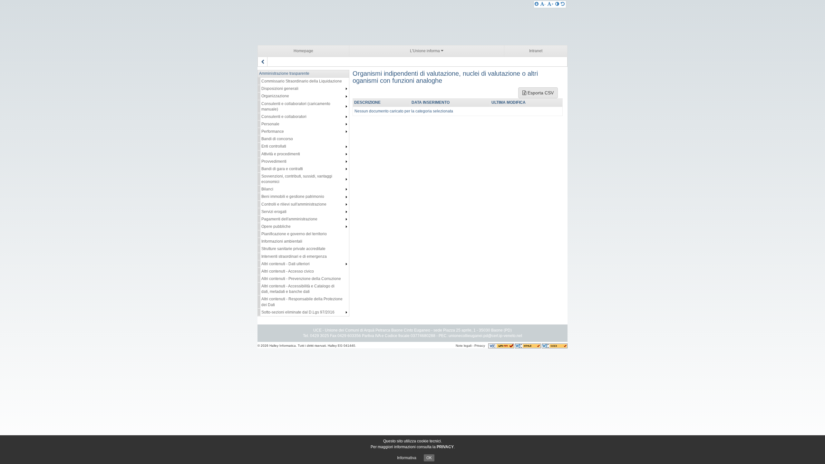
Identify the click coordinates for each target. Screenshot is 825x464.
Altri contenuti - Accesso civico (287, 271)
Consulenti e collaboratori (283, 116)
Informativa (406, 458)
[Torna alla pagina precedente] (262, 62)
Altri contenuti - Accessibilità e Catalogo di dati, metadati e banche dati (298, 289)
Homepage (303, 51)
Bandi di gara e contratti (282, 169)
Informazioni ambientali (281, 241)
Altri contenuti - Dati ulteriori (285, 264)
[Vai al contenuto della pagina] (537, 4)
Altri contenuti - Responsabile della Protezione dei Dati (302, 302)
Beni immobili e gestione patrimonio (292, 196)
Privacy (479, 345)
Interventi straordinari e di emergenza (294, 256)
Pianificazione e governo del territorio (294, 234)
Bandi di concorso (277, 139)
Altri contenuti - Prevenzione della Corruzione (301, 278)
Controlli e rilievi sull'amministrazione (293, 204)
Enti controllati (273, 146)
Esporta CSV (540, 92)
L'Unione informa (425, 51)
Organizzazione (275, 96)
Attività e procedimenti (280, 154)
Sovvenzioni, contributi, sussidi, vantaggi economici (296, 179)
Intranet (535, 51)
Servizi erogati (273, 211)
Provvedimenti (273, 161)
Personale (270, 124)
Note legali (463, 345)
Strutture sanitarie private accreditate (293, 249)
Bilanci (267, 189)
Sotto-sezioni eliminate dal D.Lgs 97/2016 (298, 312)
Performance (272, 131)
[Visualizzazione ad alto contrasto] (557, 4)
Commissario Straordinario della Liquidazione (301, 81)
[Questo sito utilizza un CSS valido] (555, 345)
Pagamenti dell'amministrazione (289, 219)
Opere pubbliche (276, 226)
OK (429, 458)
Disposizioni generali (279, 88)
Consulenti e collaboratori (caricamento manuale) (295, 106)
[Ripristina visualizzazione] (563, 4)
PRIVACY (445, 447)
